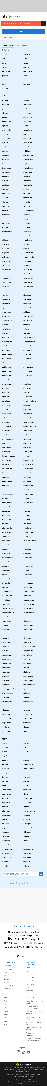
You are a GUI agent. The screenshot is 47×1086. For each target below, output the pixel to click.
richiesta (28, 932)
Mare (6, 1011)
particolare (10, 947)
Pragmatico (30, 974)
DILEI (25, 1069)
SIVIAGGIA (31, 1069)
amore (31, 946)
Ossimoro (7, 965)
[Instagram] (18, 1052)
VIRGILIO (11, 1067)
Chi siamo (10, 1074)
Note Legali (19, 1074)
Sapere (14, 16)
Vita (5, 1001)
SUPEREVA (28, 1071)
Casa (5, 1007)
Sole (5, 1004)
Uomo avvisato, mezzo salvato (32, 1007)
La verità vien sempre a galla (34, 1002)
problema (15, 935)
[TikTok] (23, 1052)
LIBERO (5, 1067)
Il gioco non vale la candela (33, 1028)
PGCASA (41, 1067)
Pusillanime (8, 975)
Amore (6, 1014)
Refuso (6, 979)
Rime (10, 37)
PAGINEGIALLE (19, 1067)
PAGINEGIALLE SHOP (31, 1067)
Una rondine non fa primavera (34, 1013)
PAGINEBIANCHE (9, 1069)
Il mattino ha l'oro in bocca (34, 1018)
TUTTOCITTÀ (19, 1069)
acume (30, 942)
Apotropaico (8, 989)
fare (18, 946)
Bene (6, 1024)
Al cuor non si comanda (31, 1034)
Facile (28, 971)
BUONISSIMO (20, 1071)
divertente (16, 939)
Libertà (29, 967)
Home (4, 37)
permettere (18, 943)
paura (39, 947)
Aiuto (31, 1076)
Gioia (28, 987)
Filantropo (8, 969)
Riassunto (30, 981)
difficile (8, 943)
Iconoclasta (8, 985)
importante (19, 932)
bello (23, 947)
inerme (41, 943)
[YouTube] (28, 1052)
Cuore (6, 1017)
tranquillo (34, 939)
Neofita (6, 982)
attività (36, 932)
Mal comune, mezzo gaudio (34, 1023)
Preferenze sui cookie (20, 1076)
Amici (6, 1021)
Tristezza (29, 991)
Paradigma (30, 984)
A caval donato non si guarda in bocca (34, 1039)
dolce (26, 935)
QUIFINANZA (39, 1069)
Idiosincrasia (9, 972)
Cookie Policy (35, 1074)
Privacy (27, 1074)
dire (10, 932)
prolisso (35, 935)
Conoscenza (31, 977)
